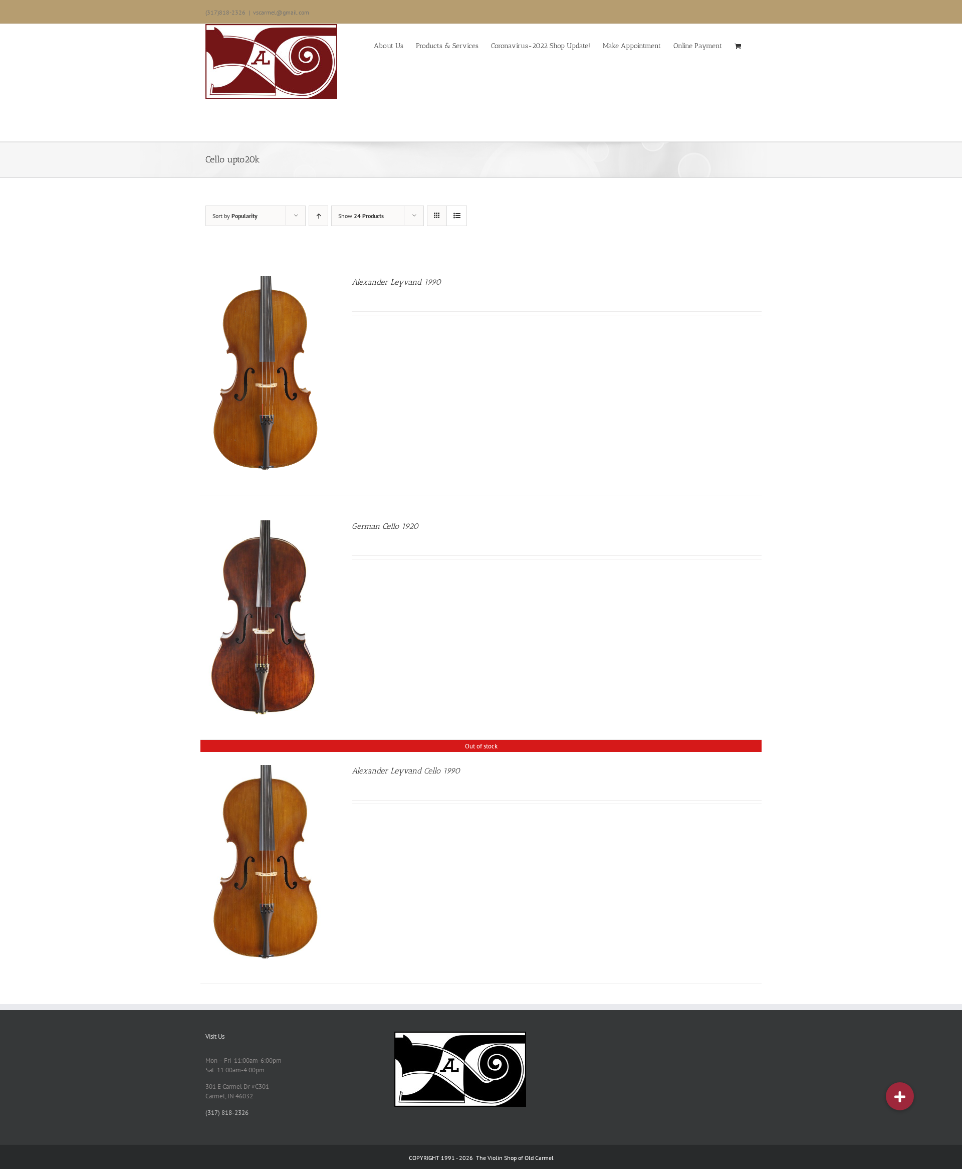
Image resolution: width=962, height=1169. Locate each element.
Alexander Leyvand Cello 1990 (406, 770)
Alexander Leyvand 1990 (396, 282)
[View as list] (456, 216)
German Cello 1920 (385, 526)
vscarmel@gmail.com (281, 12)
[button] (900, 1096)
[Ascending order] (318, 216)
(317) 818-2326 (227, 1112)
